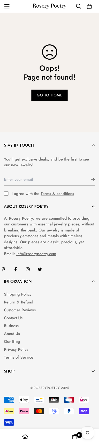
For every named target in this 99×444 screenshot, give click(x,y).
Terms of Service (18, 357)
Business (11, 326)
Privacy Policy (16, 349)
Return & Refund (18, 302)
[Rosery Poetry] (49, 6)
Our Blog (12, 341)
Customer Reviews (20, 310)
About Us (12, 334)
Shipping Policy (17, 294)
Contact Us (13, 318)
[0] (74, 436)
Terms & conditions (57, 194)
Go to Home (50, 95)
